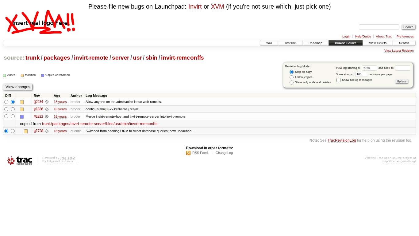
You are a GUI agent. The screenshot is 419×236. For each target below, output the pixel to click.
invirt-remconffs (182, 57)
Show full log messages (356, 79)
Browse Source (345, 43)
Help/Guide (363, 36)
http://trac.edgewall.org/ (399, 161)
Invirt (195, 6)
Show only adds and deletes (312, 82)
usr (137, 57)
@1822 (38, 116)
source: (14, 57)
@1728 (38, 131)
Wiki (269, 43)
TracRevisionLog (342, 140)
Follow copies (303, 77)
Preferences (405, 36)
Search (404, 43)
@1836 (38, 109)
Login (346, 36)
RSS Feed (200, 153)
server (120, 57)
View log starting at (348, 67)
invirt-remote (91, 57)
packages (57, 57)
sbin (152, 57)
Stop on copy (303, 71)
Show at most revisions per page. (364, 74)
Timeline (290, 43)
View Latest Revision (399, 50)
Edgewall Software (60, 161)
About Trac (384, 36)
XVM (217, 6)
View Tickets (377, 43)
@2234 (38, 102)
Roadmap (315, 43)
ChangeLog (224, 153)
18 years (60, 102)
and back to (386, 67)
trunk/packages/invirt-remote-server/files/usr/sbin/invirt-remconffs (100, 123)
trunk (32, 57)
